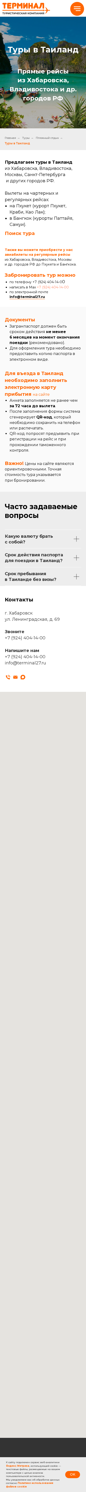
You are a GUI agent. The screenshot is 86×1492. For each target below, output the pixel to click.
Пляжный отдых (47, 921)
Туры (26, 921)
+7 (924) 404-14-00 (53, 1071)
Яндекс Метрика (17, 1465)
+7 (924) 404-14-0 (47, 1065)
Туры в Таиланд (17, 927)
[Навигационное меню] (77, 8)
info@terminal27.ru (27, 1080)
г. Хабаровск (18, 1396)
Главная (10, 921)
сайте (44, 1178)
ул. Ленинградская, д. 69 (32, 1403)
